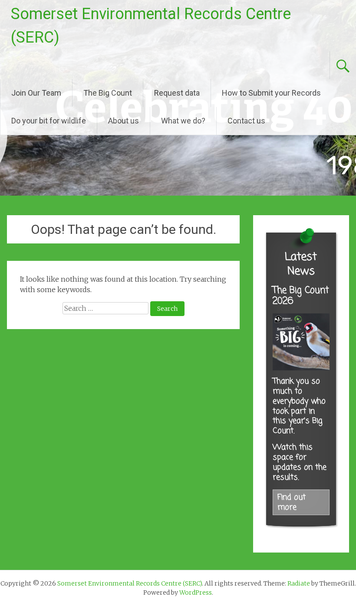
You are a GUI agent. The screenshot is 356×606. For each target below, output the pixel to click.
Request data (177, 92)
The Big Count (107, 92)
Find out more (291, 502)
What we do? (183, 120)
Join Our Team (36, 92)
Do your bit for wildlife (48, 120)
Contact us (246, 120)
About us (123, 120)
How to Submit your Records (271, 92)
